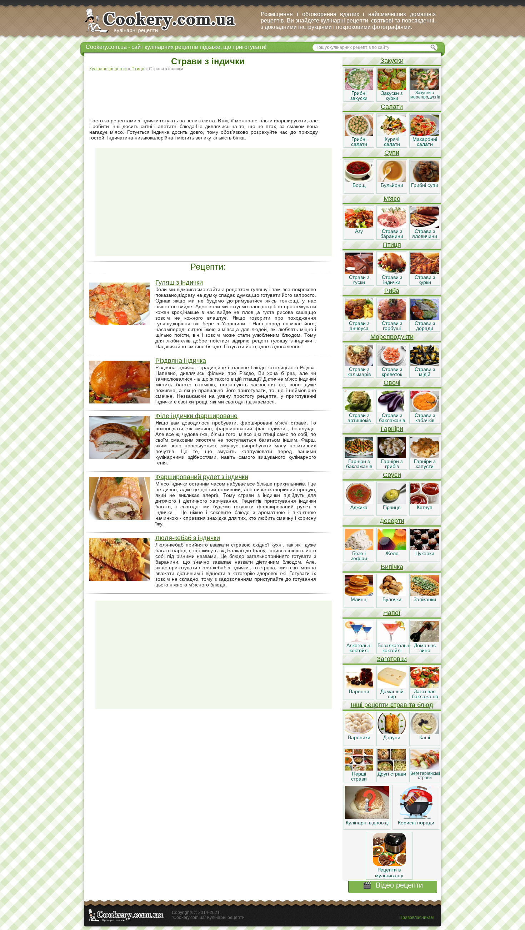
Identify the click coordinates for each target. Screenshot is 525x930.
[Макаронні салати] (424, 134)
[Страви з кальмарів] (359, 364)
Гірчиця (392, 507)
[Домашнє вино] (424, 640)
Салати (392, 106)
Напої (391, 612)
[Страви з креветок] (392, 364)
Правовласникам (416, 917)
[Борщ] (359, 180)
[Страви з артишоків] (359, 410)
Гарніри (392, 428)
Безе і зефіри (359, 555)
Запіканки (425, 599)
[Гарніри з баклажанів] (359, 456)
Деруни (391, 737)
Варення (359, 691)
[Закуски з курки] (392, 88)
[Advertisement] (214, 95)
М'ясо (392, 198)
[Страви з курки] (424, 272)
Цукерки (424, 553)
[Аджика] (359, 502)
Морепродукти (392, 336)
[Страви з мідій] (424, 364)
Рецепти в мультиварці (389, 872)
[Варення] (359, 686)
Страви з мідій (425, 371)
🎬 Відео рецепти (392, 885)
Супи (391, 152)
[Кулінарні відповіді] (367, 817)
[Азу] (359, 226)
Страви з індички (392, 279)
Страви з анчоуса (359, 325)
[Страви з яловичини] (424, 226)
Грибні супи (424, 185)
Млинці (359, 599)
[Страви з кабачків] (424, 410)
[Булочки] (392, 594)
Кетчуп (424, 507)
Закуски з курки (391, 95)
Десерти (392, 520)
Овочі (392, 382)
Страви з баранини (391, 233)
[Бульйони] (392, 180)
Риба (391, 290)
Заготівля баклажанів (425, 693)
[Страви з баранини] (392, 226)
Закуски (392, 60)
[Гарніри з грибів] (392, 456)
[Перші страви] (359, 769)
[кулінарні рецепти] (166, 33)
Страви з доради (425, 325)
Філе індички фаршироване (196, 416)
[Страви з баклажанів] (392, 410)
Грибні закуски (359, 95)
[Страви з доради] (424, 318)
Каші (424, 737)
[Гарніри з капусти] (424, 456)
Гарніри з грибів (391, 463)
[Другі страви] (392, 769)
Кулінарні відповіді (367, 822)
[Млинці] (359, 594)
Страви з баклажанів (392, 417)
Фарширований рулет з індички (201, 477)
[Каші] (424, 732)
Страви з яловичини (424, 233)
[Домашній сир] (392, 686)
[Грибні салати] (359, 134)
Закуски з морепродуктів (425, 95)
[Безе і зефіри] (359, 548)
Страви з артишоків (359, 417)
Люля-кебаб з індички (187, 538)
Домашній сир (392, 693)
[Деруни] (392, 732)
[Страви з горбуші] (392, 318)
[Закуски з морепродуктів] (424, 88)
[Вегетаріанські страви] (424, 769)
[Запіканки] (424, 594)
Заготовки (392, 658)
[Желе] (392, 548)
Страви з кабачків (425, 417)
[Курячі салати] (392, 134)
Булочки (391, 599)
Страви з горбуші (392, 325)
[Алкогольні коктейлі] (359, 640)
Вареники (359, 737)
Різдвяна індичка (180, 360)
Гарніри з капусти (424, 463)
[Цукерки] (424, 548)
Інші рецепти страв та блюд (392, 704)
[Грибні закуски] (359, 88)
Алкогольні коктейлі (358, 647)
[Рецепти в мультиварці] (389, 864)
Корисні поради (416, 822)
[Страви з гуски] (359, 272)
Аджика (359, 507)
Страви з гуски (359, 279)
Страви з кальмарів (359, 371)
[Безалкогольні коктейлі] (392, 640)
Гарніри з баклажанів (359, 463)
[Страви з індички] (392, 272)
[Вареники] (359, 732)
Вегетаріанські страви (425, 775)
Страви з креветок (392, 371)
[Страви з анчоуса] (359, 318)
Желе (392, 553)
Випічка (392, 566)
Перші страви (359, 776)
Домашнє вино (425, 647)
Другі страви (392, 774)
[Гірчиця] (392, 502)
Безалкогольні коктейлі (394, 647)
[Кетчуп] (424, 502)
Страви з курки (425, 279)
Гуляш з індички (179, 282)
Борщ (359, 185)
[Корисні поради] (416, 817)
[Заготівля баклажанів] (424, 686)
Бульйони (392, 185)
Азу (359, 231)
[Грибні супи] (424, 180)
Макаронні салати (424, 141)
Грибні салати (359, 141)
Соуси (392, 474)
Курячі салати (392, 141)
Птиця (392, 244)
